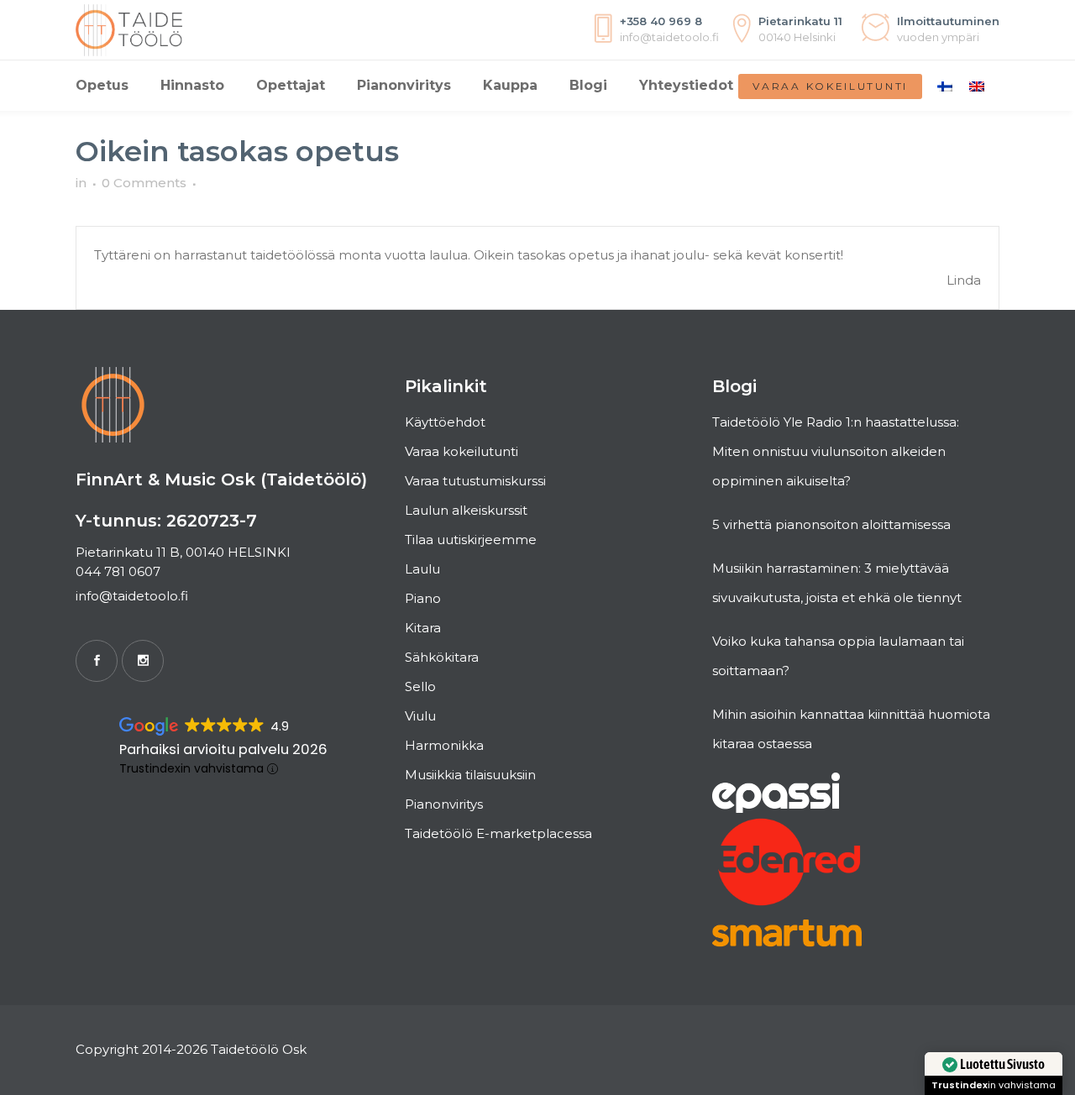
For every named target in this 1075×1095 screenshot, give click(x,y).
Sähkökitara (442, 657)
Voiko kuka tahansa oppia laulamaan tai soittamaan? (838, 655)
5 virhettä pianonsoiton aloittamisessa (831, 524)
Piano (423, 598)
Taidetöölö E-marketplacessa (498, 833)
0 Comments (144, 183)
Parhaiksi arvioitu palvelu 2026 (223, 749)
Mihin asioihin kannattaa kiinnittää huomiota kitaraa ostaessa (851, 729)
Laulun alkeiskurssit (466, 510)
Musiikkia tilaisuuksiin (470, 775)
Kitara (423, 628)
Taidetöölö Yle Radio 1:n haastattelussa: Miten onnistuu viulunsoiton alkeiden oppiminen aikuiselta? (835, 451)
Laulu (422, 569)
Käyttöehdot (445, 422)
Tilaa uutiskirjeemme (471, 540)
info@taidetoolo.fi (132, 596)
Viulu (420, 716)
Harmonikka (444, 745)
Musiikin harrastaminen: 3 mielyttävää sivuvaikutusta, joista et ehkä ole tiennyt (837, 582)
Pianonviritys (444, 804)
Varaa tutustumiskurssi (475, 481)
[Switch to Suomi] (945, 86)
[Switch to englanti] (977, 86)
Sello (420, 686)
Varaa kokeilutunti (830, 86)
